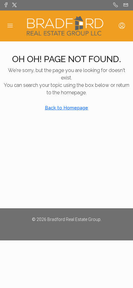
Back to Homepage (66, 108)
